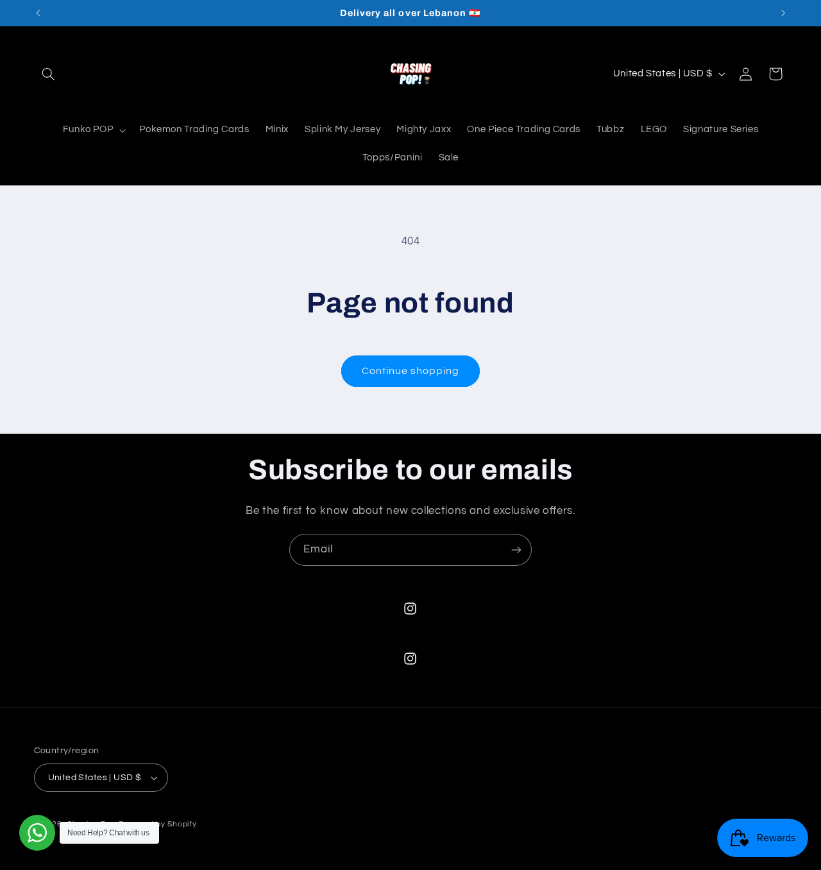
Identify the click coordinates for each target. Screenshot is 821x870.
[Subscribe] (516, 549)
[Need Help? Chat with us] (37, 833)
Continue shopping (411, 371)
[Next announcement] (783, 13)
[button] (48, 74)
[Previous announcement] (38, 13)
